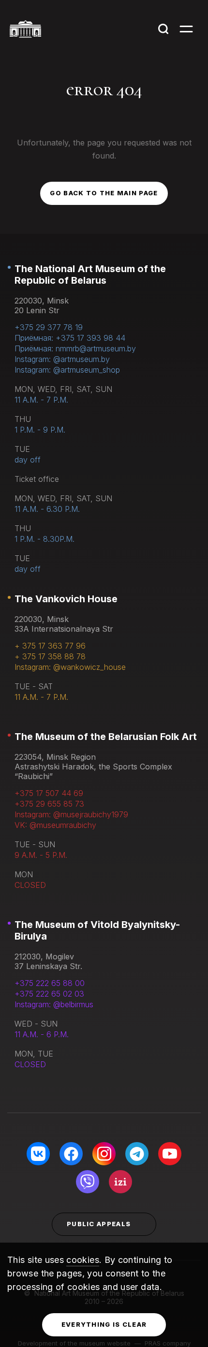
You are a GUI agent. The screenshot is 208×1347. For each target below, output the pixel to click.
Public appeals (99, 1224)
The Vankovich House (66, 599)
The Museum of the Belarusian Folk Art (106, 736)
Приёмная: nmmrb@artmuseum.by (75, 348)
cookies (82, 1260)
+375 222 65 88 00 (50, 983)
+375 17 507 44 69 (49, 793)
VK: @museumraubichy (55, 825)
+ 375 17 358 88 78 (50, 656)
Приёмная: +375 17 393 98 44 (70, 338)
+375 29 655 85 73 (49, 804)
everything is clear (104, 1324)
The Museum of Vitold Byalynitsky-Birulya (97, 930)
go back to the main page (104, 193)
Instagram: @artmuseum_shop (67, 370)
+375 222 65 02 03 (49, 994)
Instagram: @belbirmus (54, 1004)
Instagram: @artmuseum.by (62, 359)
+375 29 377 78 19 (49, 327)
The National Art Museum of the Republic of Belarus (90, 274)
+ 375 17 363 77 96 (50, 646)
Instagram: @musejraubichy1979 (71, 814)
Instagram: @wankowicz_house (70, 667)
